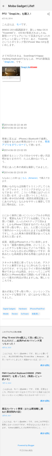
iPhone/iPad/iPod (37, 309)
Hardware (23, 309)
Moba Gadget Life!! (21, 6)
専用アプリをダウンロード (26, 143)
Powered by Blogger (26, 445)
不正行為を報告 (26, 450)
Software (25, 314)
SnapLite (9, 61)
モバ (18, 24)
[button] (48, 14)
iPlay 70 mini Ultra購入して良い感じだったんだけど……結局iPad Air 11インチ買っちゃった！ (23, 340)
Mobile (6, 314)
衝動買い (36, 314)
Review (15, 314)
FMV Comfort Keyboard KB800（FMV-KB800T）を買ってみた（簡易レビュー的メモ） (22, 376)
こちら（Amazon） (29, 178)
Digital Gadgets (9, 309)
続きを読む (45, 365)
